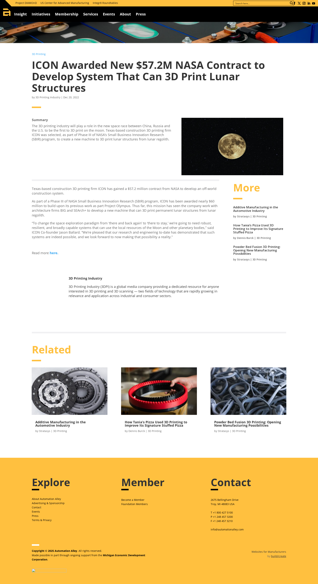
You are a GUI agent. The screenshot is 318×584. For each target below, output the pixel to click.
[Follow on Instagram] (304, 3)
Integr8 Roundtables (105, 3)
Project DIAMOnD (26, 3)
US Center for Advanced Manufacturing (64, 3)
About (125, 14)
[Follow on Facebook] (294, 3)
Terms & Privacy (42, 520)
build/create (278, 556)
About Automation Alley (46, 499)
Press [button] (141, 14)
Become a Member (132, 500)
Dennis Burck (245, 238)
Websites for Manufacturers (269, 551)
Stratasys (243, 216)
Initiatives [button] (41, 14)
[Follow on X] (299, 3)
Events (109, 14)
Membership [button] (66, 14)
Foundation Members (134, 504)
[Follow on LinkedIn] (309, 3)
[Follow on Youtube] (314, 3)
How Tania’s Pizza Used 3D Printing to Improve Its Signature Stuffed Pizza (258, 228)
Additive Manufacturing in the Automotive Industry (255, 209)
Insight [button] (20, 14)
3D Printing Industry (48, 97)
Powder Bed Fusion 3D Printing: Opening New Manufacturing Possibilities (256, 250)
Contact (36, 507)
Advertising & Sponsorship (48, 503)
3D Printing (39, 54)
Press (35, 516)
